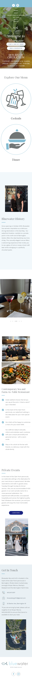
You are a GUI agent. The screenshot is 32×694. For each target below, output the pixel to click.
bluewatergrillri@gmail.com (16, 598)
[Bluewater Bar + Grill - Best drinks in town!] (16, 99)
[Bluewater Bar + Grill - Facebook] (13, 5)
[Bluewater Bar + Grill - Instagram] (17, 5)
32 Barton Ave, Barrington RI (16, 603)
